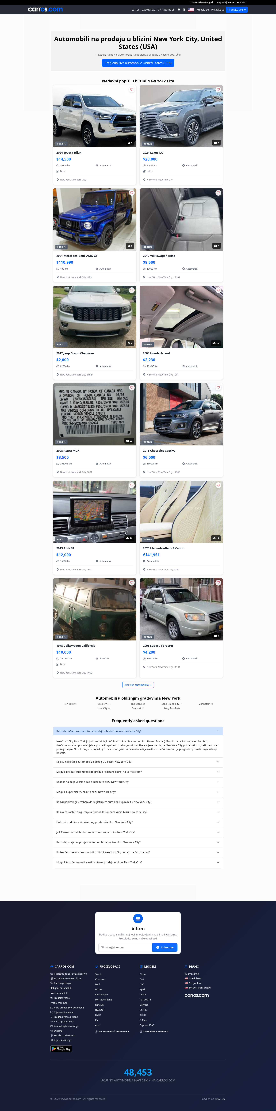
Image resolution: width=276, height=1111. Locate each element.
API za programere (64, 1021)
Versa (143, 994)
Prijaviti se (202, 9)
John (217, 1098)
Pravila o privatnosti (64, 1035)
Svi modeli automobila (155, 1031)
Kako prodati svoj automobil (69, 1007)
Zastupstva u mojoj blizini (67, 978)
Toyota (98, 974)
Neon (143, 974)
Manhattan (206, 703)
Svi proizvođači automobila (114, 1031)
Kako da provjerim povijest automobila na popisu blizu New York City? (98, 842)
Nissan (99, 989)
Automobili (168, 9)
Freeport (138, 708)
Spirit (143, 989)
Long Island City (172, 703)
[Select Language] (184, 9)
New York (70, 703)
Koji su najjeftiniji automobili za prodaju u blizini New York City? (94, 761)
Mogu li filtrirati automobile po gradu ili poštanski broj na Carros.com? (99, 772)
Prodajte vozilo (237, 9)
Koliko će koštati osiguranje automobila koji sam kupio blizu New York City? (101, 812)
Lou (224, 1098)
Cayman (144, 1004)
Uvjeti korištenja (62, 1040)
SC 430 (143, 1009)
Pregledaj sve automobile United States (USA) (138, 63)
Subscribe (167, 947)
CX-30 (143, 1014)
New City (104, 708)
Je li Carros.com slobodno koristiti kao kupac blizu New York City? (95, 832)
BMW (98, 1014)
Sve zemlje (193, 973)
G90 (142, 984)
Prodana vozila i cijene (66, 1016)
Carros (135, 9)
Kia (97, 1020)
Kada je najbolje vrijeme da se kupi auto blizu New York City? (92, 782)
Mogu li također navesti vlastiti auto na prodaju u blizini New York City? (99, 862)
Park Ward (145, 999)
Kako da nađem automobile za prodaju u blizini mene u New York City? (98, 731)
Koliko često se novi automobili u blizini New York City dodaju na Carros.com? (103, 852)
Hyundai (99, 1009)
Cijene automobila (63, 1012)
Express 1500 (147, 1025)
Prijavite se (217, 9)
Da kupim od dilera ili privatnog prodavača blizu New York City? (94, 822)
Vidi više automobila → (138, 685)
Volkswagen (101, 994)
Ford (97, 984)
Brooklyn (104, 703)
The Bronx (138, 703)
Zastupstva (148, 9)
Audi (97, 1025)
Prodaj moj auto (58, 1002)
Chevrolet (100, 979)
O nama (58, 1030)
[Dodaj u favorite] (132, 89)
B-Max (143, 1020)
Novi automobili (58, 993)
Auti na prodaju (62, 983)
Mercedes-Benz (103, 999)
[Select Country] (191, 9)
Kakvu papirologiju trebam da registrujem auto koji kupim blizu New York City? (103, 802)
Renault (99, 1004)
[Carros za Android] (178, 9)
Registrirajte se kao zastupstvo (231, 2)
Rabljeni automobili (60, 987)
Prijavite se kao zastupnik (201, 2)
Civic (142, 979)
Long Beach (172, 708)
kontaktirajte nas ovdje (66, 1026)
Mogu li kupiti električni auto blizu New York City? (86, 792)
